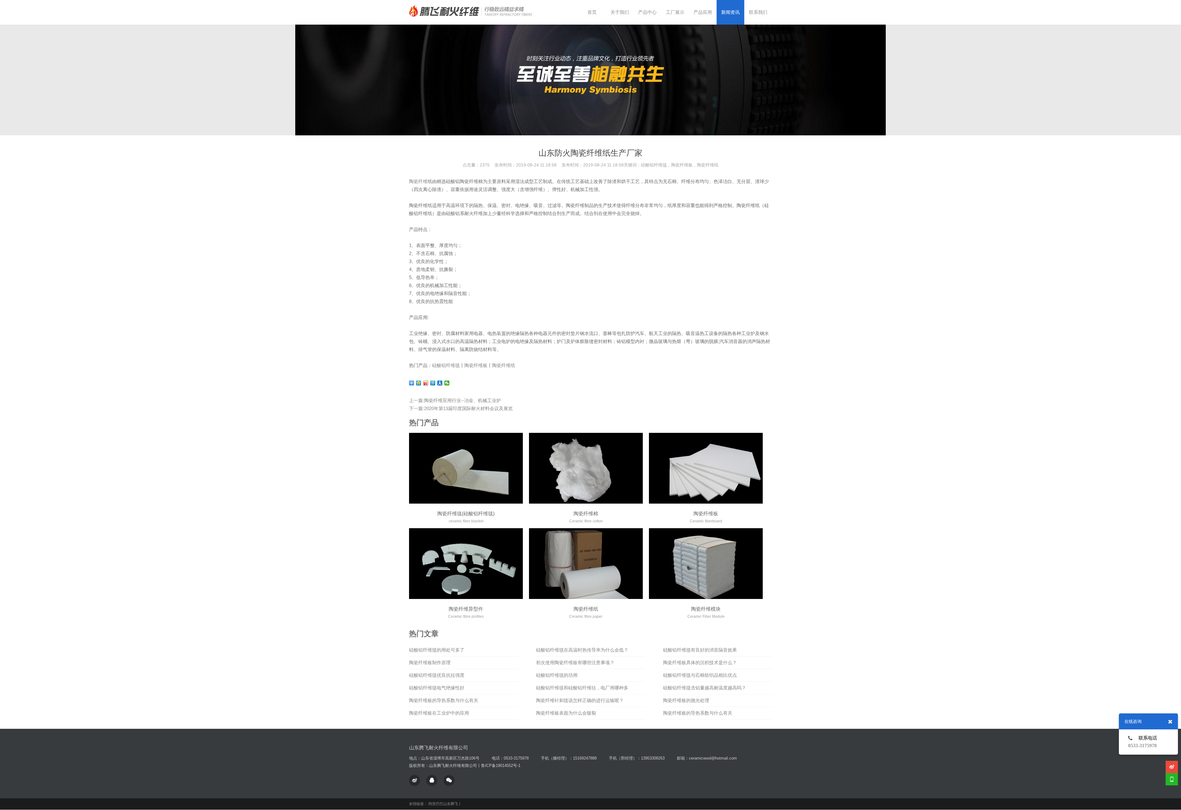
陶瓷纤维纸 (503, 365)
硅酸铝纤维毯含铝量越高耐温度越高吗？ (704, 687)
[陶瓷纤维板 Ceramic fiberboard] (706, 468)
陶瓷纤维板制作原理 (430, 662)
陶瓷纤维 (418, 181)
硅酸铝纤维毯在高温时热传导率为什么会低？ (582, 649)
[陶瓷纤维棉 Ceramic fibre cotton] (586, 468)
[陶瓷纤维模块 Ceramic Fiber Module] (706, 563)
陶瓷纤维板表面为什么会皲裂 (566, 713)
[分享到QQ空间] (418, 383)
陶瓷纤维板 (475, 365)
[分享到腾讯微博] (432, 383)
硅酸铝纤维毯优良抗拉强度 (436, 675)
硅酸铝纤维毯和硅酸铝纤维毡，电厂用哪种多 (582, 687)
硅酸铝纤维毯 (446, 365)
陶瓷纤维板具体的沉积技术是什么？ (700, 662)
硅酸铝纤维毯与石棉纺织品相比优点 (700, 675)
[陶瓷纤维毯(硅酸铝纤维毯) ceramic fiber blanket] (466, 468)
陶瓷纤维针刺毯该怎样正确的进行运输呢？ (580, 700)
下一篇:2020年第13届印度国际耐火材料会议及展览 (461, 408)
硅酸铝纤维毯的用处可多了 (436, 649)
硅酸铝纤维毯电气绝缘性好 (436, 687)
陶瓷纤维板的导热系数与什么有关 (443, 700)
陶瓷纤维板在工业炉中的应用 (439, 713)
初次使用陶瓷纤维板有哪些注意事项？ (575, 662)
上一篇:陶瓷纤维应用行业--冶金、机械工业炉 (455, 400)
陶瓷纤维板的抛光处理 (686, 700)
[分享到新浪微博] (425, 383)
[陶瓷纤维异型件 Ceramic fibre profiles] (466, 563)
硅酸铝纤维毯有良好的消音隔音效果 (700, 649)
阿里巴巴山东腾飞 (443, 804)
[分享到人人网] (440, 383)
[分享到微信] (447, 383)
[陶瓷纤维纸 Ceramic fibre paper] (586, 563)
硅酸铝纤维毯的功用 (557, 675)
